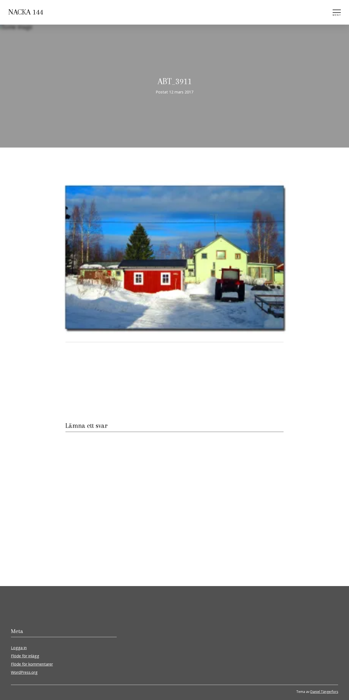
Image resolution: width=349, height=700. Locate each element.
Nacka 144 (25, 12)
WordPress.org (24, 672)
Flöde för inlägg (25, 655)
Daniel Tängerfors (324, 691)
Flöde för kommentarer (32, 664)
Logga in (19, 647)
